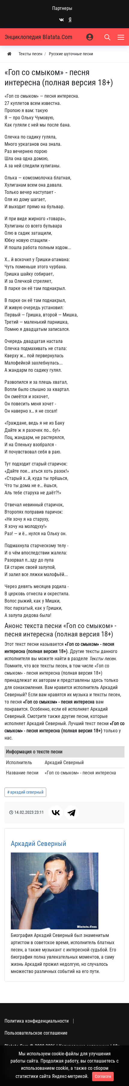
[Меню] (122, 37)
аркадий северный (27, 792)
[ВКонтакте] (56, 812)
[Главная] (9, 54)
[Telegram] (71, 812)
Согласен (103, 1076)
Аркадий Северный (38, 843)
